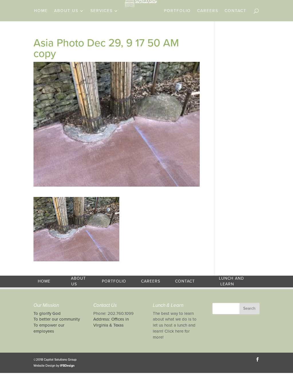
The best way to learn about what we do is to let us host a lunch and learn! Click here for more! (175, 325)
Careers (207, 11)
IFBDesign (67, 366)
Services (101, 11)
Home (41, 11)
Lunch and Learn (231, 281)
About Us (66, 11)
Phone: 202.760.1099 (113, 313)
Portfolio (177, 11)
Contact (235, 11)
